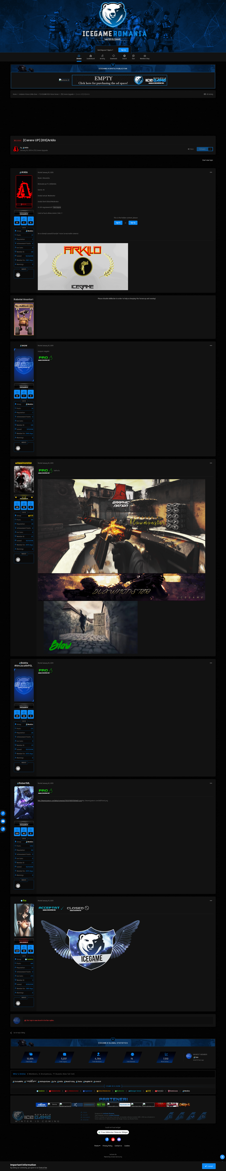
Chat (133, 58)
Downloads (113, 58)
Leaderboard (91, 58)
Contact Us (118, 1145)
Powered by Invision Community (113, 1156)
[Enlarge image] (45, 357)
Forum (85, 1112)
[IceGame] (35, 1116)
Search (124, 58)
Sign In (118, 222)
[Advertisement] (113, 117)
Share (191, 149)
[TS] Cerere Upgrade (41, 150)
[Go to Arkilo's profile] (16, 149)
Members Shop (144, 58)
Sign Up (123, 50)
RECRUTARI (86, 1120)
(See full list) (69, 1074)
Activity (102, 58)
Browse (79, 58)
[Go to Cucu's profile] (189, 1056)
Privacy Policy (107, 1145)
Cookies (127, 1145)
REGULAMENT (86, 1117)
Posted (45, 172)
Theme (96, 1145)
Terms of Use (43, 1167)
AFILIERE (85, 1115)
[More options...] (211, 172)
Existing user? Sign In (105, 50)
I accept (210, 1166)
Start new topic (207, 160)
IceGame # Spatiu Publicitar (113, 69)
